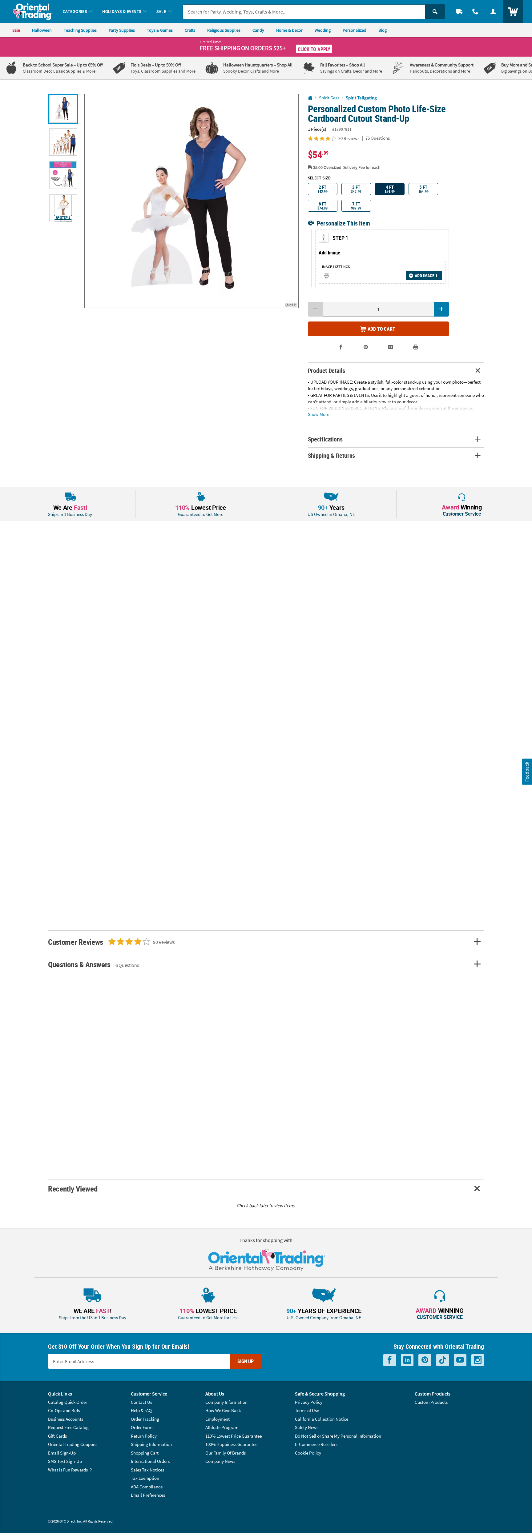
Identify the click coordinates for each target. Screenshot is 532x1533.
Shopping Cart (145, 1453)
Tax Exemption (145, 1478)
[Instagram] (477, 1360)
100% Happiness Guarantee (231, 1444)
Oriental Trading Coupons (72, 1444)
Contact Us (141, 1402)
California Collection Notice (321, 1419)
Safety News (306, 1427)
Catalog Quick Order (67, 1402)
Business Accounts (65, 1419)
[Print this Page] (416, 347)
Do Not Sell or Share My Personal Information (338, 1436)
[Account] (493, 11)
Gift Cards (57, 1436)
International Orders (150, 1461)
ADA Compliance (147, 1487)
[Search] (435, 11)
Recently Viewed (72, 1189)
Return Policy (144, 1436)
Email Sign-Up (62, 1453)
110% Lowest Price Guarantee (233, 1436)
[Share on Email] (391, 347)
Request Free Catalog (68, 1427)
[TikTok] (442, 1360)
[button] (191, 201)
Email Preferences (148, 1495)
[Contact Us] (475, 11)
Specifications (325, 439)
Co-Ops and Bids (64, 1410)
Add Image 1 (426, 275)
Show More (318, 414)
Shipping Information (151, 1444)
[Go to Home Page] (310, 98)
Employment (217, 1419)
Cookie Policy (308, 1453)
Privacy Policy (308, 1402)
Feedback (527, 771)
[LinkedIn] (407, 1360)
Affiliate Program (221, 1427)
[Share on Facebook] (341, 347)
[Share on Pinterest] (366, 347)
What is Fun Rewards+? (70, 1470)
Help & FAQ (141, 1410)
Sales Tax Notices (147, 1470)
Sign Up (245, 1361)
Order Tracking (145, 1419)
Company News (220, 1461)
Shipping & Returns (331, 455)
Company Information (226, 1402)
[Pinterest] (424, 1360)
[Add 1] (441, 309)
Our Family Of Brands (225, 1453)
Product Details (326, 370)
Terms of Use (307, 1410)
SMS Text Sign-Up (65, 1461)
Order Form (141, 1427)
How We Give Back (223, 1410)
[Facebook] (389, 1360)
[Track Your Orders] (459, 11)
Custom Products (431, 1402)
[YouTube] (460, 1360)
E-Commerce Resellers (316, 1444)
